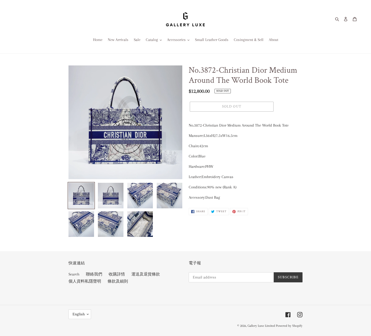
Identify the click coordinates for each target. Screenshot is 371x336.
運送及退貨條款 (145, 274)
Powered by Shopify (289, 326)
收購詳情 (117, 274)
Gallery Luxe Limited (262, 326)
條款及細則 (118, 281)
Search (73, 274)
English (79, 314)
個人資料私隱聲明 (84, 281)
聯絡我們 (94, 274)
